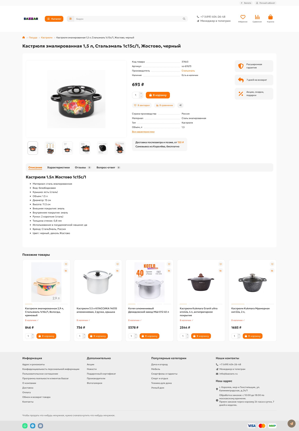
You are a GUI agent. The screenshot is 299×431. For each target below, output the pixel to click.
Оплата (26, 392)
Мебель (155, 369)
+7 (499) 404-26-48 (212, 16)
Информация (32, 358)
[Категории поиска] (70, 19)
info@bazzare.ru (228, 373)
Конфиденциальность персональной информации (50, 369)
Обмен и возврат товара (36, 397)
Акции (90, 364)
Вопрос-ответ (108, 167)
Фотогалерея (94, 383)
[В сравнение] (66, 270)
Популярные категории (168, 358)
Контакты (28, 401)
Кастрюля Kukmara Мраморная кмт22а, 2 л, (250, 310)
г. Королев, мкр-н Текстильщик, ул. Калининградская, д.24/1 (239, 389)
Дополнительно (99, 358)
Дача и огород (159, 364)
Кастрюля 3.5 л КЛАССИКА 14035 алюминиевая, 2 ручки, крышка (97, 310)
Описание (35, 167)
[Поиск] (184, 19)
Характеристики (58, 167)
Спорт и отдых (159, 378)
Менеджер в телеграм (215, 20)
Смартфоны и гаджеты (164, 373)
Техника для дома (161, 383)
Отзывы (82, 167)
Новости (92, 369)
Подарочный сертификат (101, 373)
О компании (29, 383)
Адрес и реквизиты (33, 364)
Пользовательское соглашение (40, 373)
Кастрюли (46, 37)
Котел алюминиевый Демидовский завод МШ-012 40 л (148, 310)
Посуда (33, 37)
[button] (26, 148)
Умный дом (157, 387)
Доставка (27, 387)
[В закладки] (66, 264)
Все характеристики (143, 131)
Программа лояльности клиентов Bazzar (45, 378)
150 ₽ (181, 142)
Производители (96, 378)
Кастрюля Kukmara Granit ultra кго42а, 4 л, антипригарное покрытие (199, 312)
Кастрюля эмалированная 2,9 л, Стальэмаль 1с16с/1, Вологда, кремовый (44, 312)
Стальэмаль (188, 70)
